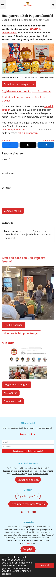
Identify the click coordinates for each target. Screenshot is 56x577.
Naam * (6, 159)
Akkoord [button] (45, 565)
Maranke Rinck (18, 473)
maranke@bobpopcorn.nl (16, 129)
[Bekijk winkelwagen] (53, 4)
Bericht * (6, 187)
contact (29, 543)
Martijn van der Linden (38, 473)
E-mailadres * (9, 173)
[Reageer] (50, 231)
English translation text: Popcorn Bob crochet (26, 91)
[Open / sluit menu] (3, 4)
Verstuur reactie (12, 210)
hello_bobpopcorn (28, 132)
